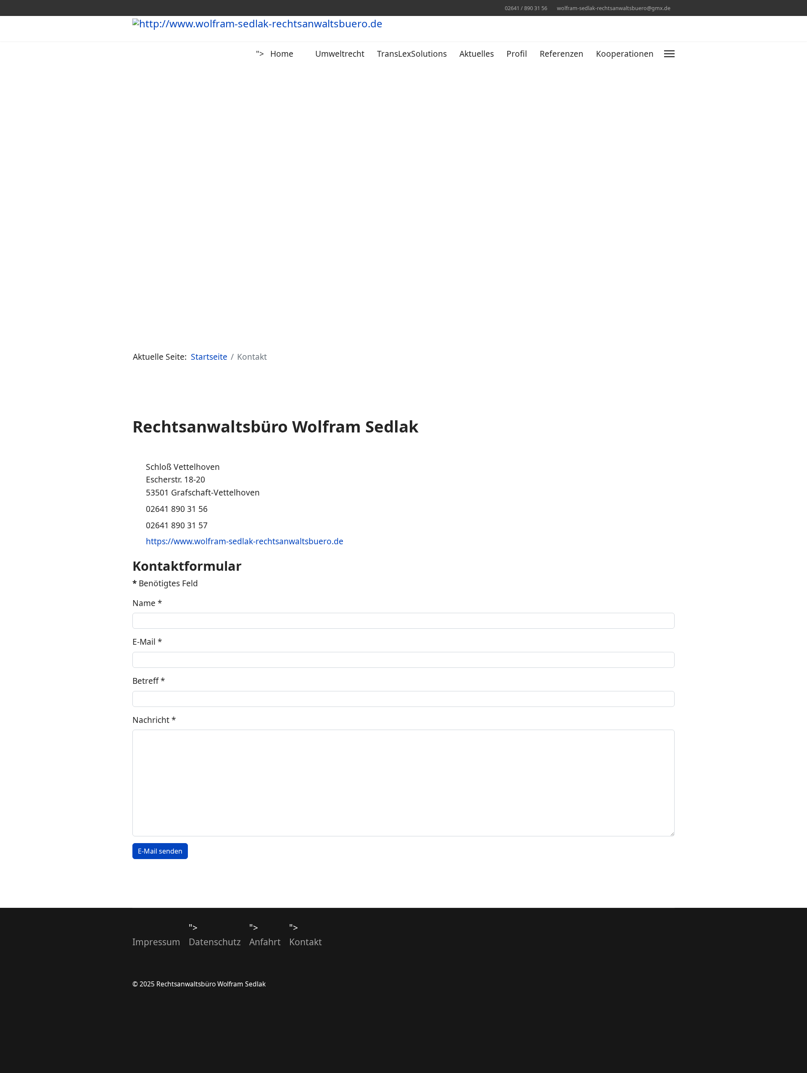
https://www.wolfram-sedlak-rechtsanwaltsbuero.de (244, 541)
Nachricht (154, 719)
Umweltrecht (339, 53)
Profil (516, 53)
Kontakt (305, 942)
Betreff (148, 680)
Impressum (156, 942)
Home (281, 53)
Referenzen (561, 53)
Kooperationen (625, 53)
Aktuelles (476, 53)
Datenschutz (215, 942)
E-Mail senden (160, 851)
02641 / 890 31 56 (526, 8)
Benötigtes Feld (165, 583)
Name (147, 603)
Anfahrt (265, 942)
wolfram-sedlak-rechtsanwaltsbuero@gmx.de (613, 8)
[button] (119, 190)
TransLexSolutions (412, 53)
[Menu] (669, 53)
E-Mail (147, 641)
